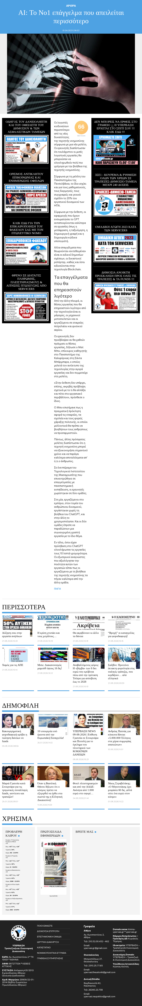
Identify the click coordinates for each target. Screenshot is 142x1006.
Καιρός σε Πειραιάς (12, 856)
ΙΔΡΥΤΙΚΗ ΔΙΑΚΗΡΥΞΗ (48, 942)
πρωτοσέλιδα (54, 896)
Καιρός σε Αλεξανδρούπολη (14, 898)
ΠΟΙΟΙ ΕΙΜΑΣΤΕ (44, 925)
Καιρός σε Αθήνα (11, 841)
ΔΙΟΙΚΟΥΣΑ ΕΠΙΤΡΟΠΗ (48, 931)
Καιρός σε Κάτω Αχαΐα (12, 884)
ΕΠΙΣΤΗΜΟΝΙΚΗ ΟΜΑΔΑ (49, 936)
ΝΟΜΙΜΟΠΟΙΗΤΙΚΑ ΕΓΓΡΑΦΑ (51, 953)
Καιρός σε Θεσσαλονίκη (13, 870)
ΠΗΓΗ (57, 588)
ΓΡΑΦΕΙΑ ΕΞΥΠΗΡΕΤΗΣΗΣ (50, 958)
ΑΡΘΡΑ (71, 5)
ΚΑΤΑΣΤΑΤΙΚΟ (44, 947)
